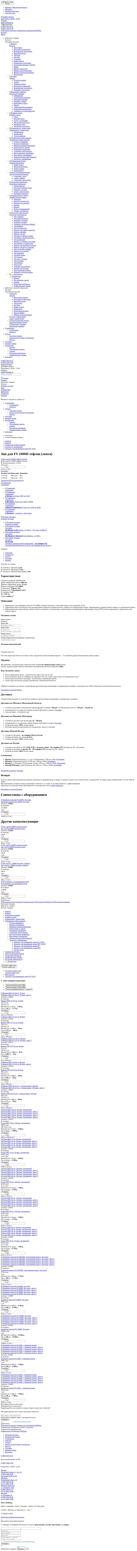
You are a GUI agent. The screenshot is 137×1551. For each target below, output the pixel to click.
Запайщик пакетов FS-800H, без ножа (14, 1300)
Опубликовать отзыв (8, 640)
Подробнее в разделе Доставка (12, 771)
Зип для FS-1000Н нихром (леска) (13, 847)
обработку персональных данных (22, 1421)
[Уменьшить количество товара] (4, 814)
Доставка (58, 710)
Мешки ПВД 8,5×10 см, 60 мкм (12, 1046)
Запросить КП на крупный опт (12, 480)
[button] (7, 3)
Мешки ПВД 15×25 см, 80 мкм (12, 1023)
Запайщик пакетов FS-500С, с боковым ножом (18, 1388)
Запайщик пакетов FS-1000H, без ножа (15, 802)
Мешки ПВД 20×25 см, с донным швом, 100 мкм (18, 1094)
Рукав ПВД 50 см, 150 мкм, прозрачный (15, 1211)
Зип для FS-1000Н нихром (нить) (13, 829)
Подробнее (60, 759)
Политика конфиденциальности (12, 1517)
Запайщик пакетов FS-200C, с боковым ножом (18, 1359)
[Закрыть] (27, 1549)
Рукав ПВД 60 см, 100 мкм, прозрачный (15, 1182)
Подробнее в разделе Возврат (11, 789)
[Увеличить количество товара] (2, 814)
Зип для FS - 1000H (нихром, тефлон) (14, 865)
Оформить (21, 1549)
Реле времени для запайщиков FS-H (14, 884)
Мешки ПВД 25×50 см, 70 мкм (12, 1001)
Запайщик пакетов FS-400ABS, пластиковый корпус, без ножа (24, 1270)
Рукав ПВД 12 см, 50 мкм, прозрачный (15, 1152)
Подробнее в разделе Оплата (11, 690)
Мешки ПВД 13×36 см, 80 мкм (12, 1070)
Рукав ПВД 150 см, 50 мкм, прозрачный (15, 1123)
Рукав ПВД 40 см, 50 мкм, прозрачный (15, 1241)
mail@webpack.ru (57, 785)
